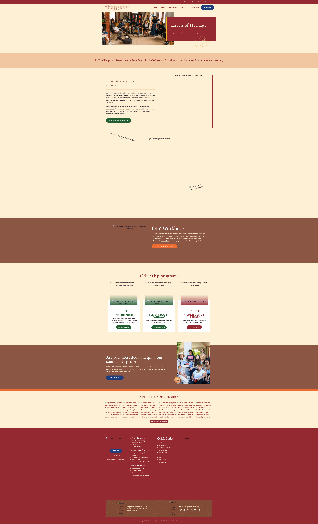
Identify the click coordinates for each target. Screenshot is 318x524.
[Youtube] (195, 509)
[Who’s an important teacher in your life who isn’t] (204, 410)
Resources (187, 2)
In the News (200, 2)
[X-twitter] (191, 509)
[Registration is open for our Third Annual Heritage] (113, 410)
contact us (165, 241)
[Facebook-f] (188, 509)
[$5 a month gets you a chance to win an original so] (168, 410)
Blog (193, 2)
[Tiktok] (184, 509)
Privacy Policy (176, 521)
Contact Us (208, 2)
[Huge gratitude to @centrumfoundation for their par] (131, 410)
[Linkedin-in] (199, 509)
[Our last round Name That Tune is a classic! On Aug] (186, 410)
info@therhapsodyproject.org (189, 507)
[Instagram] (180, 509)
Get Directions (132, 510)
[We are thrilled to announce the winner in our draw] (150, 410)
